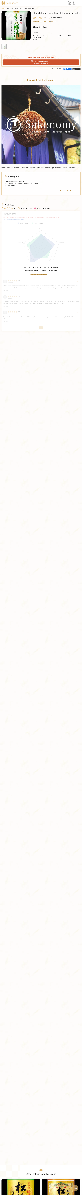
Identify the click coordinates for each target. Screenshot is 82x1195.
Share (68, 69)
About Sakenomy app (38, 274)
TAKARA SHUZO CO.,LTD (41, 21)
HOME (3, 8)
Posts (77, 69)
